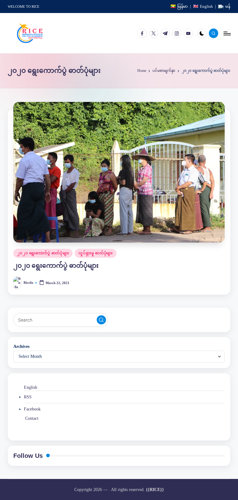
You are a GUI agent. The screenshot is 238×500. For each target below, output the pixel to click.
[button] (101, 320)
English (30, 387)
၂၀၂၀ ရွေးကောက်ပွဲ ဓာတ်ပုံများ (43, 253)
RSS (28, 396)
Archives (21, 346)
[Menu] (226, 33)
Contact (31, 418)
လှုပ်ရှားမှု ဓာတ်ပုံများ (95, 253)
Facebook (32, 408)
